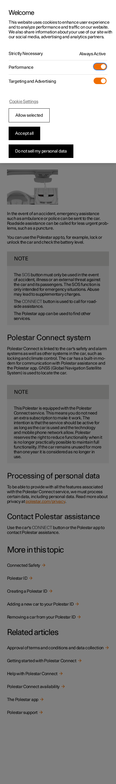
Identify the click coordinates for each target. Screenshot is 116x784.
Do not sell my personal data (41, 151)
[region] (58, 81)
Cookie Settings (23, 101)
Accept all (24, 133)
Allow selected (29, 115)
